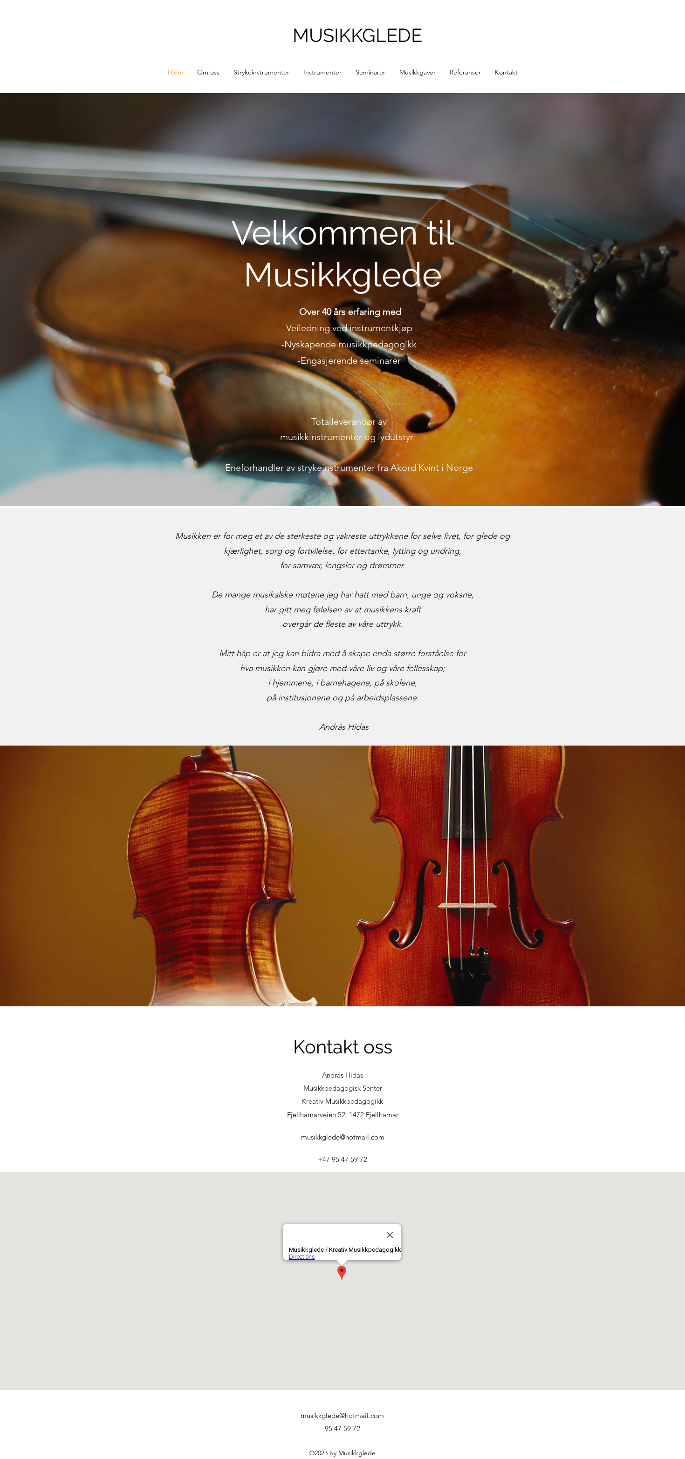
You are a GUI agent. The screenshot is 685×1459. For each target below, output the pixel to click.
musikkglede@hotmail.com (342, 1137)
